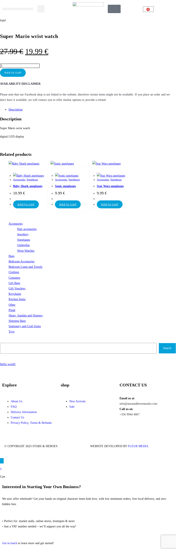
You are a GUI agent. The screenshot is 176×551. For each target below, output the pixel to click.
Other (12, 304)
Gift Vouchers (17, 288)
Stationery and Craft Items (25, 326)
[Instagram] (136, 426)
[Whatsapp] (148, 426)
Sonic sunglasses (65, 186)
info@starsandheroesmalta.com (138, 403)
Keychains (15, 293)
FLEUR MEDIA (138, 446)
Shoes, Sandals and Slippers (25, 315)
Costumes (14, 277)
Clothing (14, 272)
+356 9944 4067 (130, 414)
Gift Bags (14, 283)
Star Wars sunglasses (110, 186)
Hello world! (8, 364)
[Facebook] (125, 426)
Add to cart (12, 72)
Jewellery (23, 234)
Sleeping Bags (17, 320)
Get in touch (9, 543)
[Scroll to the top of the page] (2, 460)
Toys (11, 331)
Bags (11, 256)
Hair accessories (26, 229)
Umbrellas (23, 245)
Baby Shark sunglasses (27, 186)
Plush (12, 310)
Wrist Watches (25, 250)
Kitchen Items (17, 299)
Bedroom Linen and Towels (25, 266)
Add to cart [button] (26, 204)
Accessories (19, 179)
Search (4, 340)
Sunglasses (32, 179)
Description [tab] (16, 109)
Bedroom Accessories (21, 261)
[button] (17, 9)
